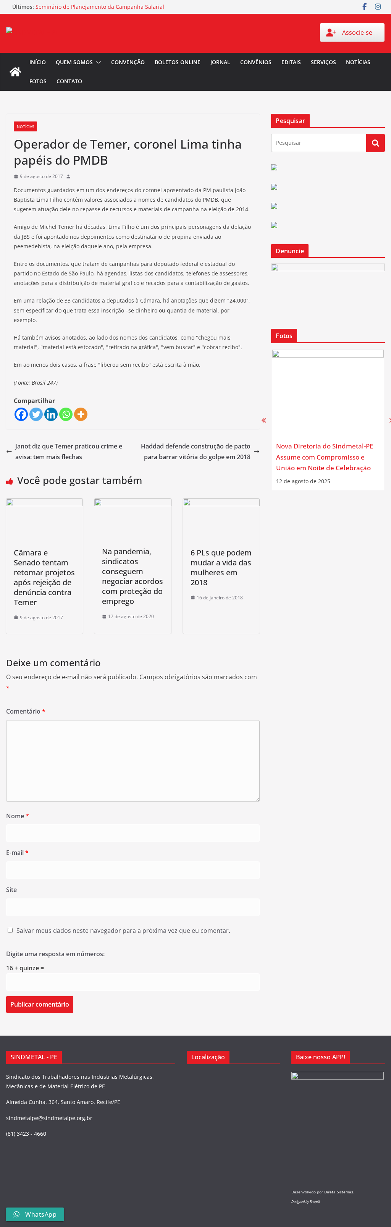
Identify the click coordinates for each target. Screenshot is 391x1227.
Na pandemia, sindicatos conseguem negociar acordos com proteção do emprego (132, 576)
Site (11, 889)
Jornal (220, 62)
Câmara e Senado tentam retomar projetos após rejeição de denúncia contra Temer (44, 577)
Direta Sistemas (338, 1192)
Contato (69, 81)
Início (37, 62)
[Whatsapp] (66, 414)
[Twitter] (36, 414)
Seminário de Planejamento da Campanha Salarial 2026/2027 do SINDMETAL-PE (100, 10)
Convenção (128, 62)
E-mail (17, 852)
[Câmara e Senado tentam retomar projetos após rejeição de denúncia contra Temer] (44, 504)
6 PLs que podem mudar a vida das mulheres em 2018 (221, 567)
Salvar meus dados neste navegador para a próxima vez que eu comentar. (123, 930)
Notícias (358, 62)
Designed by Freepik (305, 1201)
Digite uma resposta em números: (55, 954)
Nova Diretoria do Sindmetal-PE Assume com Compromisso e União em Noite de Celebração (324, 457)
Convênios (255, 62)
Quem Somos (74, 62)
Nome (17, 816)
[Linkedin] (51, 414)
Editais (291, 62)
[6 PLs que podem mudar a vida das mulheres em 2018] (221, 504)
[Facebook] (21, 414)
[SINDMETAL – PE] (15, 72)
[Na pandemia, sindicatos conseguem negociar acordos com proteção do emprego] (132, 504)
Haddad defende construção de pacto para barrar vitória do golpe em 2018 (195, 451)
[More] (80, 414)
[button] (97, 62)
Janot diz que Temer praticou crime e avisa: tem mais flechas (68, 451)
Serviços (323, 62)
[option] (328, 420)
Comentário (25, 711)
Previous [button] (263, 420)
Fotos (38, 81)
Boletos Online (177, 62)
